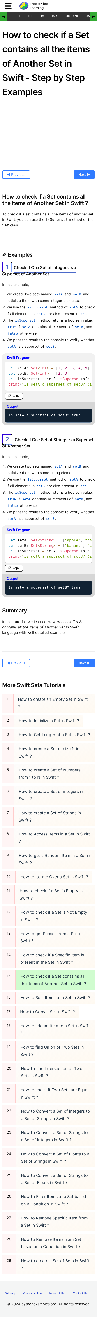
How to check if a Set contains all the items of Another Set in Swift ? (53, 980)
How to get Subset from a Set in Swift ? (51, 937)
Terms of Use (57, 1293)
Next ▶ (84, 174)
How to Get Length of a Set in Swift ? (54, 734)
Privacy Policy (32, 1293)
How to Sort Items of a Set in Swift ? (55, 997)
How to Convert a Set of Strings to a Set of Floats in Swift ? (54, 1179)
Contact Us (80, 1293)
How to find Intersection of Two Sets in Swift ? (51, 1072)
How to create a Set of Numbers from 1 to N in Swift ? (50, 774)
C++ (29, 16)
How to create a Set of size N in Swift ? (49, 752)
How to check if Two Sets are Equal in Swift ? (54, 1093)
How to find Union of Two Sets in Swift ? (52, 1051)
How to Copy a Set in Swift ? (47, 1011)
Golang (72, 16)
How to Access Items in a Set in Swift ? (54, 838)
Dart (55, 16)
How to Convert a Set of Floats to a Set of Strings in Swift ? (55, 1158)
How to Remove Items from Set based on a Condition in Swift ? (51, 1243)
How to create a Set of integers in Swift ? (51, 795)
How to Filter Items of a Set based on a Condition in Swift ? (53, 1200)
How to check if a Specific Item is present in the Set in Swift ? (52, 959)
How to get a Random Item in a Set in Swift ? (54, 859)
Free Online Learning (39, 6)
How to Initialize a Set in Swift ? (49, 720)
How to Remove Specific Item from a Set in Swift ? (54, 1222)
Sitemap (10, 1293)
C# (41, 16)
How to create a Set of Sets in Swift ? (55, 1264)
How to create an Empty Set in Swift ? (53, 703)
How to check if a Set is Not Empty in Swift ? (53, 916)
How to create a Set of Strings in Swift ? (49, 816)
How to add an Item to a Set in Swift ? (55, 1029)
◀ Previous (16, 174)
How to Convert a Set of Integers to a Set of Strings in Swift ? (55, 1115)
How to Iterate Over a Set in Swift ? (54, 876)
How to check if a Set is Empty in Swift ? (51, 894)
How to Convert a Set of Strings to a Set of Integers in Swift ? (54, 1136)
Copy (16, 395)
